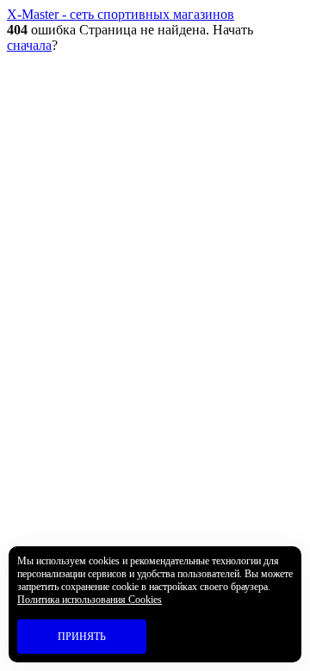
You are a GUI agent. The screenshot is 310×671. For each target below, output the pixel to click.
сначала (29, 45)
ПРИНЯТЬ (82, 637)
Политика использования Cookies (89, 600)
